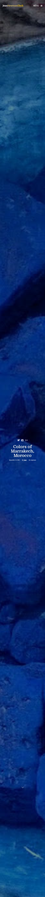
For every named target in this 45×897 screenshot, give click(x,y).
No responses (32, 460)
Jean (25, 460)
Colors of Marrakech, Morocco (22, 451)
